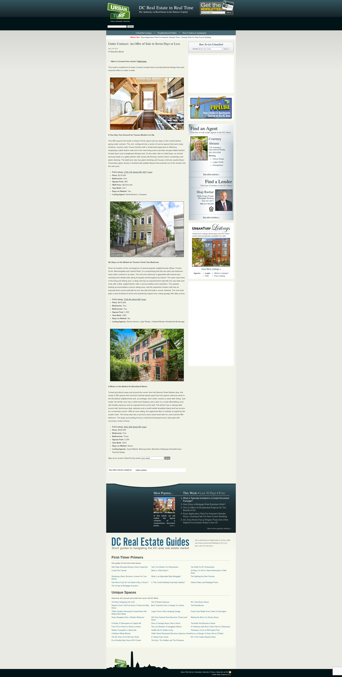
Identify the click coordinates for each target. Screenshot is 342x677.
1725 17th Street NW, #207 (135, 172)
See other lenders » (211, 217)
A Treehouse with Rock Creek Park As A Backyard (210, 627)
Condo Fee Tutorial (119, 570)
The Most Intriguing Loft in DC (123, 602)
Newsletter (119, 21)
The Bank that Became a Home (203, 623)
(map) (149, 172)
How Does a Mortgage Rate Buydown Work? (204, 504)
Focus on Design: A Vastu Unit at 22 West (207, 633)
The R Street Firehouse (160, 602)
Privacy (212, 672)
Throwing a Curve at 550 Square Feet (205, 630)
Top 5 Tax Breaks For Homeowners (164, 567)
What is (221, 273)
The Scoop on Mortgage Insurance (125, 586)
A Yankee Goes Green (159, 637)
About (182, 672)
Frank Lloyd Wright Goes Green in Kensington (208, 611)
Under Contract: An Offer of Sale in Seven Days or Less (144, 43)
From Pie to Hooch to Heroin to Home (126, 627)
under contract (141, 470)
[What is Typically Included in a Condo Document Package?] (164, 513)
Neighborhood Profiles (167, 32)
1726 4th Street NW (132, 299)
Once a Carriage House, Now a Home (165, 623)
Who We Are (190, 672)
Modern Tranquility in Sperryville (124, 630)
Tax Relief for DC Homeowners (203, 567)
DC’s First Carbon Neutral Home (203, 637)
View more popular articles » (219, 528)
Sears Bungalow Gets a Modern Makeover (128, 617)
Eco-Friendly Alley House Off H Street (126, 640)
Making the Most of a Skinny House (205, 617)
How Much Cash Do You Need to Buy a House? (130, 582)
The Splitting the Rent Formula (202, 576)
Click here (141, 61)
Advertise (127, 21)
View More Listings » (211, 269)
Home (112, 21)
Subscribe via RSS (222, 672)
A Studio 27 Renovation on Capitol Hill (126, 623)
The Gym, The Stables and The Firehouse (167, 640)
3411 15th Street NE (132, 427)
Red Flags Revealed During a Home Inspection (130, 567)
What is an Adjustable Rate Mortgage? (166, 576)
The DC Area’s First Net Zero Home (125, 637)
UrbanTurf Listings (144, 32)
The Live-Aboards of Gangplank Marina (166, 627)
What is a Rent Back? (159, 570)
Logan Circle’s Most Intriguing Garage (165, 611)
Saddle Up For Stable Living (162, 630)
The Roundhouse (197, 605)
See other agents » (211, 174)
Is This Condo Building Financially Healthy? (168, 582)
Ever (222, 493)
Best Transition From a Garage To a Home (167, 605)
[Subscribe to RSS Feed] (230, 672)
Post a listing (219, 276)
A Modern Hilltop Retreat (121, 633)
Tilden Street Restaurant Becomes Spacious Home (171, 633)
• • (171, 32)
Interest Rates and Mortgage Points (204, 582)
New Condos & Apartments (194, 32)
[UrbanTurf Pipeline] (211, 120)
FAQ (207, 276)
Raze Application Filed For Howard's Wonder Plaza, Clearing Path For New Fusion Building (176, 37)
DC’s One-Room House (200, 602)
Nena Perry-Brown (117, 51)
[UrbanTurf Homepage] (121, 11)
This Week (190, 493)
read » (172, 525)
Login (207, 273)
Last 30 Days (208, 493)
